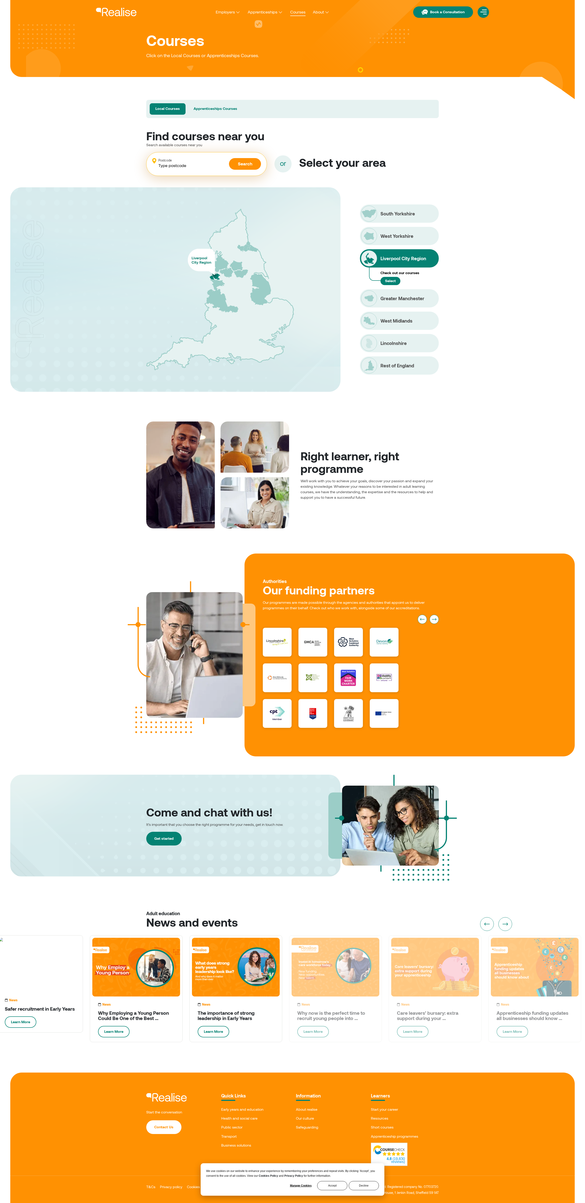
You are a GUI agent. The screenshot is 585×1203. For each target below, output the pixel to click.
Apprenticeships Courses (215, 108)
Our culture (305, 1118)
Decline (364, 1185)
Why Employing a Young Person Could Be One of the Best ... (133, 1015)
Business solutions (236, 1145)
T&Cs (150, 1186)
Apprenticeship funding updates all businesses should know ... (532, 1015)
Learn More (20, 1022)
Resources (379, 1118)
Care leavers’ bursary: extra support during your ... (427, 1015)
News (13, 1000)
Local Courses (167, 108)
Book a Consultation (447, 12)
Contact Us (163, 1127)
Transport (229, 1136)
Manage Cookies (301, 1185)
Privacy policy (171, 1186)
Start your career (384, 1109)
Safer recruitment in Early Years (40, 1008)
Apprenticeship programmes (394, 1136)
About (318, 11)
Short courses (382, 1127)
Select (390, 280)
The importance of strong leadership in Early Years (226, 1015)
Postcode (165, 160)
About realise (306, 1109)
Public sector (231, 1127)
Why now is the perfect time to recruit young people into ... (331, 1015)
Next (434, 619)
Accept (332, 1185)
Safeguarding (307, 1127)
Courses (298, 11)
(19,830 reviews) (396, 1160)
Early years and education (242, 1109)
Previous (422, 619)
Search (245, 163)
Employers (225, 11)
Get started (164, 838)
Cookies (193, 1186)
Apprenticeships (262, 11)
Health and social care (239, 1118)
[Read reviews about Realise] (389, 1150)
